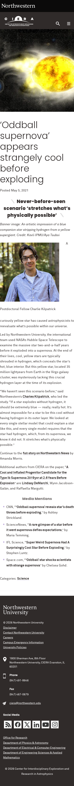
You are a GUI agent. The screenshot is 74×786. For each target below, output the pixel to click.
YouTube (45, 724)
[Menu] (68, 23)
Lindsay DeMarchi (35, 483)
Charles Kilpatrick (36, 396)
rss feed (8, 724)
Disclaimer (10, 627)
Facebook (18, 724)
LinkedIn (36, 724)
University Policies (14, 647)
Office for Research (15, 737)
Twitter (27, 724)
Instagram (55, 724)
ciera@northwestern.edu (25, 703)
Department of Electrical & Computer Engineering (34, 747)
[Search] (57, 23)
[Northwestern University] (18, 10)
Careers (8, 637)
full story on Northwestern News (46, 453)
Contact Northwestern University (23, 632)
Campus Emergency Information (23, 642)
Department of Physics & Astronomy (25, 743)
